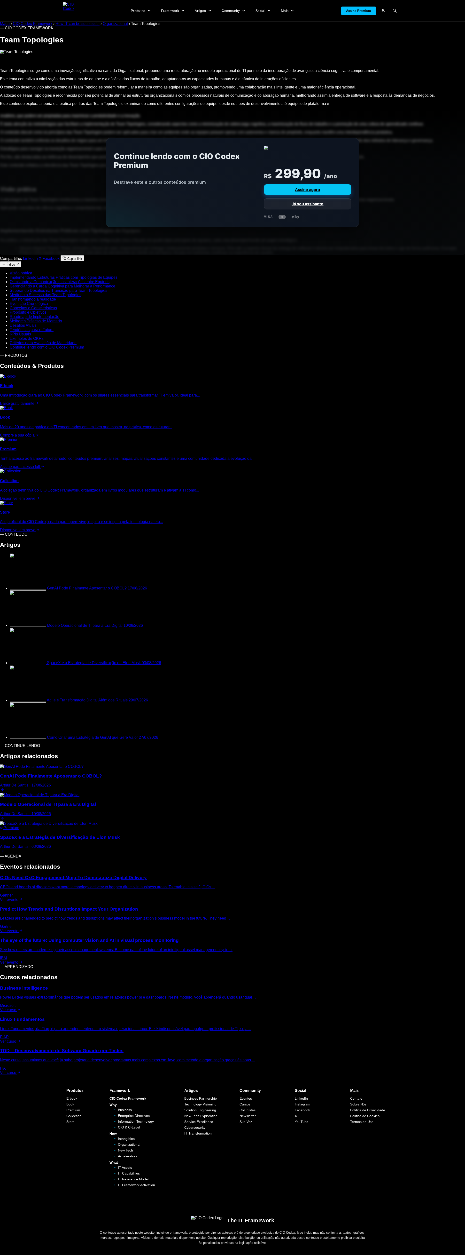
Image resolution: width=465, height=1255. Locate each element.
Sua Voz (246, 1122)
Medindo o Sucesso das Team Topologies (45, 295)
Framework (119, 1090)
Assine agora (307, 189)
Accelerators (127, 1156)
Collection (73, 1116)
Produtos (75, 1090)
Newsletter (248, 1116)
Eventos (246, 1098)
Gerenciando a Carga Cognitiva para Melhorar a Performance (62, 286)
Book (70, 1104)
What (113, 1162)
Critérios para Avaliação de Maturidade (43, 343)
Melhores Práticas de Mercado (36, 321)
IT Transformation (198, 1133)
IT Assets (125, 1167)
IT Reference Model (133, 1179)
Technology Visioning (200, 1104)
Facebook (51, 258)
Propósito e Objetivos (28, 312)
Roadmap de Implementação (34, 317)
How (113, 1134)
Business (125, 1110)
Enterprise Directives (134, 1116)
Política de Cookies (365, 1116)
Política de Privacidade (367, 1110)
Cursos (245, 1104)
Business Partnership (200, 1098)
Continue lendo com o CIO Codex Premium (47, 347)
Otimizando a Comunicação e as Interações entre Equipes (59, 282)
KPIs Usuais (20, 334)
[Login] (383, 10)
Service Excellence (198, 1122)
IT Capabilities (129, 1173)
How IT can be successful (77, 24)
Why (113, 1105)
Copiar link (74, 259)
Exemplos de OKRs (27, 338)
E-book (71, 1098)
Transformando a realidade (33, 299)
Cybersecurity (194, 1127)
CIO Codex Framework (32, 24)
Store (70, 1122)
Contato (356, 1098)
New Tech (125, 1150)
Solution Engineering (200, 1110)
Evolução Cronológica (29, 304)
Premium (73, 1110)
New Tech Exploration (200, 1116)
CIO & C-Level (129, 1127)
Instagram (302, 1104)
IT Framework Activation (136, 1185)
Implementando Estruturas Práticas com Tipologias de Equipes (63, 277)
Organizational (115, 24)
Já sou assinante (307, 203)
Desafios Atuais (23, 325)
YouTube (301, 1122)
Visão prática (21, 273)
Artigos (191, 1090)
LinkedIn (30, 258)
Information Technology (136, 1121)
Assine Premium (358, 11)
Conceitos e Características (33, 308)
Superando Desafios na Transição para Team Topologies (58, 290)
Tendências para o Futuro (32, 330)
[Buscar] (394, 10)
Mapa (5, 24)
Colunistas (248, 1110)
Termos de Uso (361, 1122)
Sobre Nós (358, 1104)
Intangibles (126, 1139)
